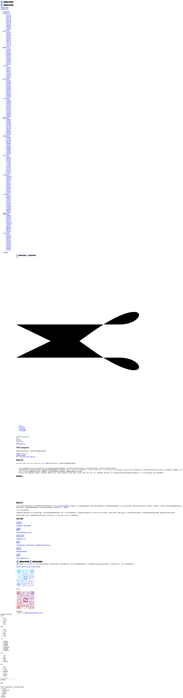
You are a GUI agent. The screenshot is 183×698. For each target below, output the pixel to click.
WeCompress (27, 456)
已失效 (4, 688)
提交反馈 (3, 696)
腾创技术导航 (28, 612)
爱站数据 (65, 506)
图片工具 (23, 443)
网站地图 (38, 566)
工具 (6, 614)
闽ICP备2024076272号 (37, 612)
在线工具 (18, 443)
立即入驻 (18, 439)
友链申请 (18, 566)
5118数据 (60, 506)
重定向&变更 (5, 690)
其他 (3, 695)
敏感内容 (4, 693)
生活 (11, 614)
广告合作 (28, 566)
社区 (8, 614)
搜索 (4, 614)
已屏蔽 (4, 691)
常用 (2, 614)
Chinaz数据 (71, 506)
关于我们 (33, 566)
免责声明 (23, 566)
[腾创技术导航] (26, 256)
